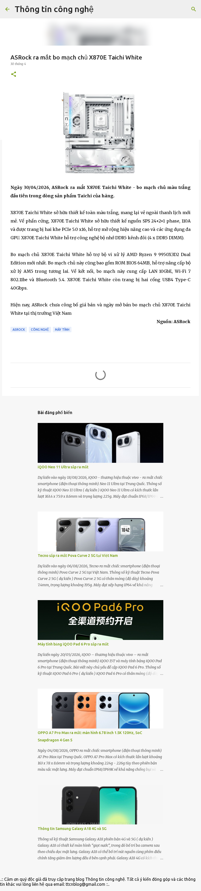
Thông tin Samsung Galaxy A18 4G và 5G (72, 829)
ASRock (19, 329)
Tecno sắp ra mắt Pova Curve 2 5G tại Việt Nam (78, 555)
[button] (13, 74)
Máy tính (62, 329)
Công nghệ (40, 329)
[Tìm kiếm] (101, 9)
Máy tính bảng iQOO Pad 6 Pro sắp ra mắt (73, 644)
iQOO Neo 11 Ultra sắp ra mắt (63, 467)
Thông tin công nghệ (54, 9)
